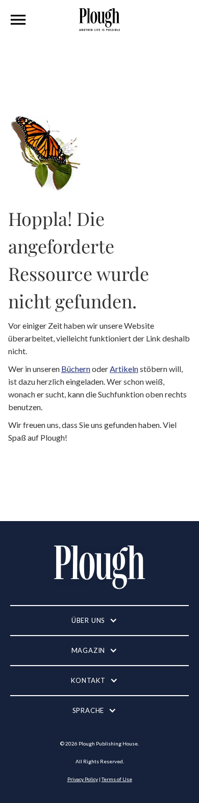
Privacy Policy (82, 779)
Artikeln (124, 369)
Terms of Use (117, 779)
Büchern (75, 369)
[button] (18, 20)
